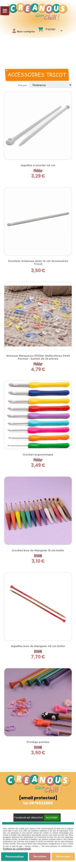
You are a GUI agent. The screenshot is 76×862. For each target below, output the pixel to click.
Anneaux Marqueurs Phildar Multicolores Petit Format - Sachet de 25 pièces (38, 357)
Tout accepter (63, 856)
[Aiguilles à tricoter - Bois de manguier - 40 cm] (38, 606)
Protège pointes (38, 742)
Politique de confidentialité (17, 848)
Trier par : (23, 85)
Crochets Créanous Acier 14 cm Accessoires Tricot (38, 262)
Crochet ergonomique (38, 454)
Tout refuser (40, 856)
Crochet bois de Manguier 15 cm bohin (38, 550)
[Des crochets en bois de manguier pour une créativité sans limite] (38, 510)
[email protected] (38, 798)
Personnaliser (14, 856)
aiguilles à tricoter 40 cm (38, 165)
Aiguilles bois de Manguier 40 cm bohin (38, 646)
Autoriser (52, 817)
